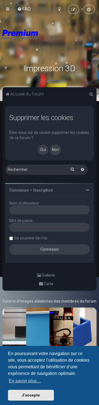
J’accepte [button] (31, 395)
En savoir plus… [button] (25, 380)
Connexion (19, 190)
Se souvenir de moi (30, 238)
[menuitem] (24, 9)
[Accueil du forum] (49, 41)
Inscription (43, 190)
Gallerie (48, 275)
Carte (48, 284)
